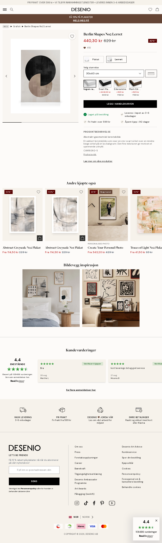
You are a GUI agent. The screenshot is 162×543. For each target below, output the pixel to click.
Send (34, 481)
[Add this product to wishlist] (72, 36)
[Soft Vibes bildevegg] (51, 298)
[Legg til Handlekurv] (40, 238)
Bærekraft (80, 468)
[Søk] (11, 9)
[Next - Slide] (74, 76)
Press (78, 452)
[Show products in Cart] (157, 9)
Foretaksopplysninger (86, 457)
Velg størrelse (91, 67)
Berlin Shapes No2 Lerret (38, 26)
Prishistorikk (90, 154)
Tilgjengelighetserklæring (88, 474)
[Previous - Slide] (6, 76)
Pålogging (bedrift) (84, 494)
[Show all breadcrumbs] (6, 26)
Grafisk (17, 26)
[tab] (12, 121)
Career (78, 463)
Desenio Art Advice (132, 446)
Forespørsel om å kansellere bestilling (132, 480)
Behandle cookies (131, 487)
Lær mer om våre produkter (98, 161)
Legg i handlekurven (120, 103)
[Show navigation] (4, 9)
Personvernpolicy (28, 488)
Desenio (90, 534)
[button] (151, 73)
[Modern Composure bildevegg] (111, 298)
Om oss (79, 446)
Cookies (126, 468)
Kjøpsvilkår (128, 463)
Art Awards (80, 488)
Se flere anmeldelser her (81, 390)
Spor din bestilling (131, 457)
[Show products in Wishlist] (150, 9)
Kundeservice (129, 452)
